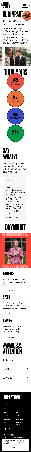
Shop (5, 423)
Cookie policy (19, 416)
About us (6, 409)
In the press (8, 360)
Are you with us (19, 43)
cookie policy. (6, 443)
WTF (17, 409)
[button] (28, 198)
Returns (18, 412)
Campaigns (6, 416)
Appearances (8, 378)
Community (7, 419)
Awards (6, 369)
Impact (5, 412)
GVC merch (21, 308)
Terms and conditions (18, 423)
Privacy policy (19, 419)
